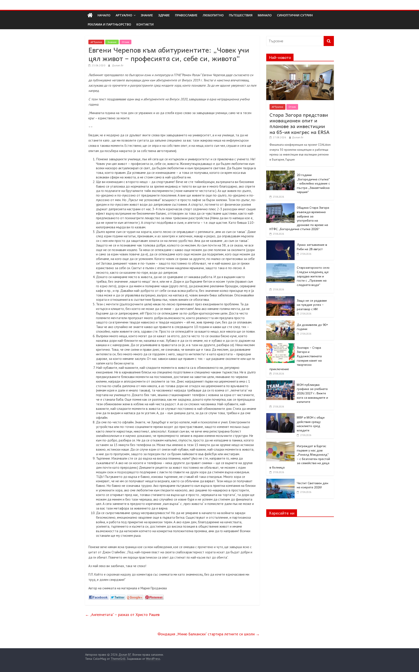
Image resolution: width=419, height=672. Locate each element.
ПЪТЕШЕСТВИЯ (240, 15)
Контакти (145, 24)
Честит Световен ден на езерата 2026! (312, 485)
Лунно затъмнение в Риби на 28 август (312, 246)
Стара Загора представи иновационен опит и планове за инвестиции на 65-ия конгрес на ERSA (300, 123)
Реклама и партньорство (109, 24)
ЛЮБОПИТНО (213, 15)
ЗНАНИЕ (147, 15)
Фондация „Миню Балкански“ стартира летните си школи (209, 633)
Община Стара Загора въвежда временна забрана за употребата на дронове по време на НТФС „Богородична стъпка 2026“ (299, 218)
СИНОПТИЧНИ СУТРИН (295, 15)
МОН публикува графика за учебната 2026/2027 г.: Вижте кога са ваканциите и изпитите (312, 393)
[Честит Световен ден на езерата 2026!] (280, 481)
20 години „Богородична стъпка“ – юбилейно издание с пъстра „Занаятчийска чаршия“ (313, 183)
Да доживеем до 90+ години (312, 326)
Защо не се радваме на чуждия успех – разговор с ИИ (312, 304)
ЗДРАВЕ (164, 15)
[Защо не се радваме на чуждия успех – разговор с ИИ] (280, 299)
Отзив (125, 42)
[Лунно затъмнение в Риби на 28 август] (280, 243)
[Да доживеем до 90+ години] (280, 323)
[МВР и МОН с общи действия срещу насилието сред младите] (280, 415)
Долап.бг (118, 65)
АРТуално (124, 15)
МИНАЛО (265, 15)
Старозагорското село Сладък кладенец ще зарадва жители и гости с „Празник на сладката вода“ (313, 276)
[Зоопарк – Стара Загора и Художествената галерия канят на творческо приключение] (280, 346)
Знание (112, 42)
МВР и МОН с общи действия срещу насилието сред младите (311, 424)
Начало (104, 15)
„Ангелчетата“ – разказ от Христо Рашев (122, 614)
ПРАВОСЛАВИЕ (186, 15)
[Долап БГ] (90, 15)
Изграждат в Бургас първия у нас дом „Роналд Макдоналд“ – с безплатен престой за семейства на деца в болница (300, 456)
